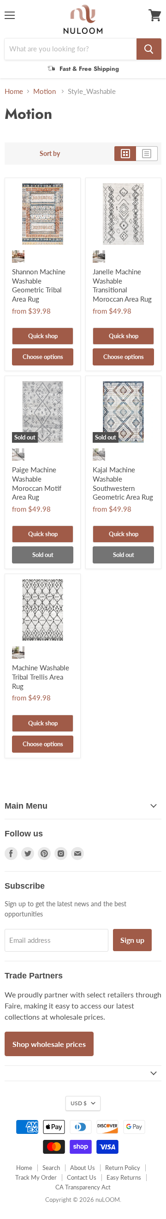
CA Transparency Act (83, 1187)
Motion (45, 91)
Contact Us (81, 1177)
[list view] (147, 153)
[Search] (148, 49)
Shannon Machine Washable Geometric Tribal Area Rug (38, 285)
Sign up (132, 939)
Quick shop (43, 336)
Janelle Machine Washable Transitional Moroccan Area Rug (122, 285)
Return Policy (122, 1167)
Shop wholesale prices (49, 1044)
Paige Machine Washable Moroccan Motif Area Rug (36, 483)
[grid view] (125, 153)
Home (14, 91)
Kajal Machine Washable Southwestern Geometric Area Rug (123, 483)
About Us (82, 1167)
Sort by (50, 153)
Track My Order (36, 1177)
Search (51, 1167)
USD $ (79, 1103)
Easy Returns (124, 1177)
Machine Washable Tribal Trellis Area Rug (40, 676)
